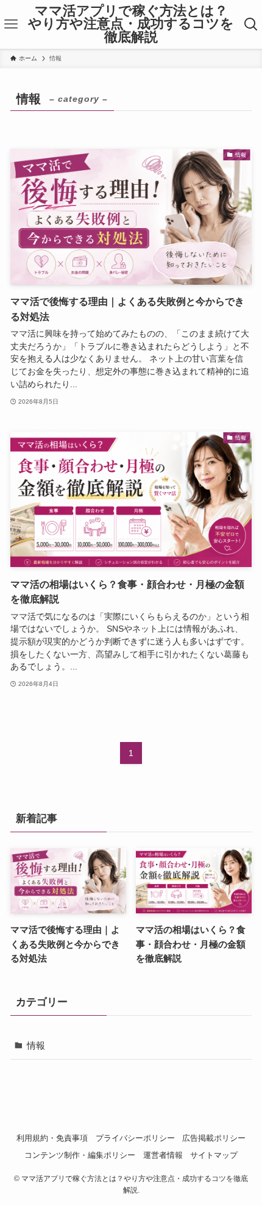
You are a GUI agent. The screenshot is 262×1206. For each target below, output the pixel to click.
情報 (36, 1045)
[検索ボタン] (250, 24)
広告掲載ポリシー (214, 1138)
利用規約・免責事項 (52, 1138)
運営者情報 (163, 1155)
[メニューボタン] (11, 24)
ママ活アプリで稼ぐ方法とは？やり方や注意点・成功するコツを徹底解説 (131, 25)
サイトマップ (214, 1155)
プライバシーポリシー (135, 1138)
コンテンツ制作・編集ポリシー (79, 1155)
